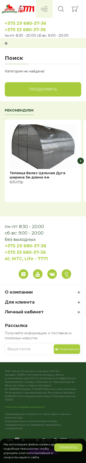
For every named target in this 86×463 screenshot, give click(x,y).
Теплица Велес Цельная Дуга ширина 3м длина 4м (37, 175)
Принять (68, 447)
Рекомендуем (19, 110)
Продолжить (43, 89)
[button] (5, 161)
